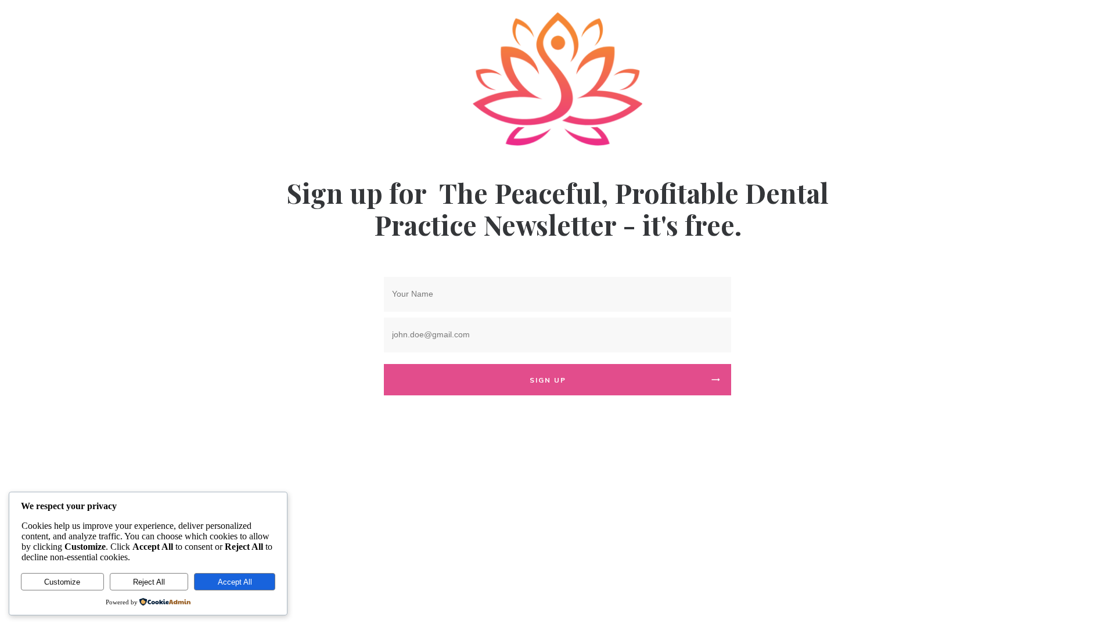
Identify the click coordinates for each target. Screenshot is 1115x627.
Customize (62, 582)
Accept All (235, 582)
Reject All (149, 582)
